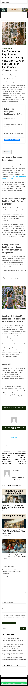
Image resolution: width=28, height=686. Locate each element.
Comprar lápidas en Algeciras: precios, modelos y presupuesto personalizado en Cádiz (12, 640)
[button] (14, 683)
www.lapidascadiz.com (8, 445)
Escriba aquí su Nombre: (10, 118)
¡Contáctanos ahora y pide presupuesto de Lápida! (14, 408)
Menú (5, 14)
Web (3, 608)
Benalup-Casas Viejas (7, 48)
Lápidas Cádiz (9, 70)
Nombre (4, 596)
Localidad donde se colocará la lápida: (14, 133)
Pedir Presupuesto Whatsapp (12, 139)
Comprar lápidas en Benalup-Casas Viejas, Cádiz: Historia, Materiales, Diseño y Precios (14, 555)
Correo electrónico (8, 602)
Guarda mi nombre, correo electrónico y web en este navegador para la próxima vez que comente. (14, 617)
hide (9, 151)
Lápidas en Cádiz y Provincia (16, 681)
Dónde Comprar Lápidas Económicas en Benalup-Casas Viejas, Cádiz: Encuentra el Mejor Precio (13, 507)
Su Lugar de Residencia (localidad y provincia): (13, 125)
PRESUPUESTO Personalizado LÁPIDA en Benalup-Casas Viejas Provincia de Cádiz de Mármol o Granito (13, 531)
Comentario (5, 576)
